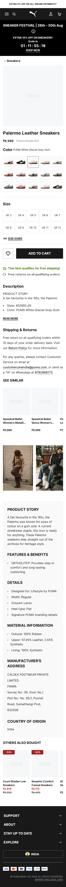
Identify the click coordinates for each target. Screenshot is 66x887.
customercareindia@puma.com (25, 367)
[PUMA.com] (33, 14)
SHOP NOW (33, 50)
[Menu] (6, 14)
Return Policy (17, 348)
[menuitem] (49, 879)
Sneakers (13, 61)
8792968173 (43, 372)
